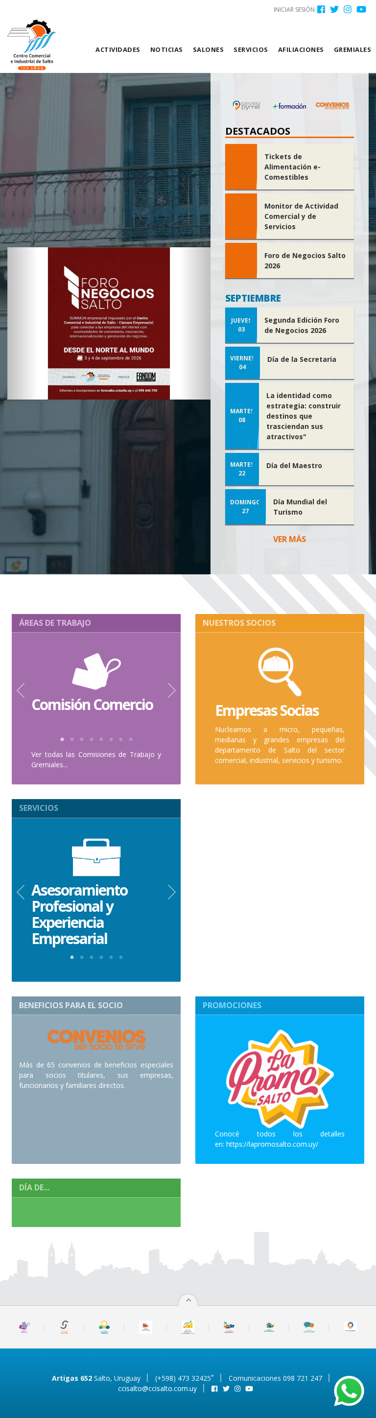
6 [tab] (111, 740)
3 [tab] (82, 740)
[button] (22, 323)
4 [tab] (91, 740)
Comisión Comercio (92, 704)
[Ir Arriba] (188, 1300)
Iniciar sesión (294, 9)
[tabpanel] (96, 682)
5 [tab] (101, 740)
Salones (208, 49)
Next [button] (172, 690)
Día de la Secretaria (301, 359)
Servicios (251, 49)
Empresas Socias (267, 710)
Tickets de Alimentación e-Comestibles (292, 167)
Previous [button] (20, 690)
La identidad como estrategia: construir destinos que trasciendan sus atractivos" (303, 416)
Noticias (166, 49)
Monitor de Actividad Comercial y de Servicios (301, 216)
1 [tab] (62, 740)
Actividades (118, 49)
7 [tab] (121, 740)
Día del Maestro (294, 465)
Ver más (289, 539)
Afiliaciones (301, 49)
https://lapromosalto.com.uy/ (272, 1144)
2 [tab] (72, 740)
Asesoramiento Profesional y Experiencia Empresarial (79, 914)
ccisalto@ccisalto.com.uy (157, 1388)
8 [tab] (131, 740)
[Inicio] (35, 45)
